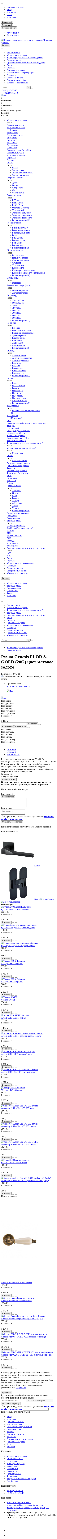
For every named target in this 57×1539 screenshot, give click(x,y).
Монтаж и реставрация (17, 82)
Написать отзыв (8, 779)
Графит (15, 388)
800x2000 (16, 315)
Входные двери (14, 60)
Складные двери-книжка (18, 430)
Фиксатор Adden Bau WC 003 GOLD (18, 1144)
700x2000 (16, 313)
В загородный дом (21, 233)
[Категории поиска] (2, 48)
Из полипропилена (16, 127)
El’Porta (15, 200)
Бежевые (16, 383)
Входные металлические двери (21, 1478)
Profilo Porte (17, 205)
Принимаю (6, 1393)
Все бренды (12, 1481)
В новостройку (19, 240)
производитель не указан (18, 686)
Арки (9, 65)
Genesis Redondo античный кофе (16, 1282)
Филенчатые (18, 193)
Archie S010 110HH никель (13, 1018)
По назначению (14, 223)
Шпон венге (18, 268)
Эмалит (10, 160)
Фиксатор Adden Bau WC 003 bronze (18, 1108)
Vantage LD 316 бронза (12, 981)
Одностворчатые (20, 290)
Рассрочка (11, 1436)
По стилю (11, 323)
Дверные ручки (14, 485)
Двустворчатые (14, 1473)
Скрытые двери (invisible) (19, 150)
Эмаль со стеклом (20, 175)
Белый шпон (18, 255)
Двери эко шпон (14, 195)
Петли (10, 455)
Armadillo (16, 490)
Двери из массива (15, 177)
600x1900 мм (18, 303)
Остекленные (13, 278)
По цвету (11, 378)
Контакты (11, 12)
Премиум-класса (20, 258)
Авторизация (13, 33)
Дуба (14, 182)
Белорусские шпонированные (26, 410)
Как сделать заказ (15, 1424)
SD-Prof (10, 530)
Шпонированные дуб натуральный (28, 273)
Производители (14, 588)
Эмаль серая (18, 170)
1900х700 (16, 305)
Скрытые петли (19, 460)
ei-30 (9, 553)
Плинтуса (11, 75)
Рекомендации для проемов (20, 1439)
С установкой (13, 428)
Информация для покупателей (15, 1412)
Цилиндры (12, 478)
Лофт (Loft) (17, 343)
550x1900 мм (18, 300)
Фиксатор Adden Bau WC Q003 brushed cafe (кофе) (25, 1180)
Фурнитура (12, 1476)
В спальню (17, 243)
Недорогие (12, 137)
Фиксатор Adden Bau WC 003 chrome (18, 1126)
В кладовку (17, 238)
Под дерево (17, 395)
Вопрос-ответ (13, 754)
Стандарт (16, 263)
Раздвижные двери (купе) (19, 285)
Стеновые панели (15, 77)
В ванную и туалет (15, 1463)
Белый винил (18, 385)
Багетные (16, 363)
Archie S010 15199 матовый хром (16, 1054)
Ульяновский (18, 210)
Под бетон (17, 393)
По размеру (12, 295)
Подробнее (21, 1387)
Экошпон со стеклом (22, 215)
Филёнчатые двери (16, 435)
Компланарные (19, 370)
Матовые (16, 283)
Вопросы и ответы (15, 1434)
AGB (9, 475)
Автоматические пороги (18, 463)
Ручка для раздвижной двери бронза (18, 945)
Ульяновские (18, 265)
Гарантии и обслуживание (19, 1426)
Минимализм (18, 345)
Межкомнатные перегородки (20, 72)
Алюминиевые (19, 355)
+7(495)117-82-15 (9, 90)
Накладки (11, 480)
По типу (11, 350)
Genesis (15, 493)
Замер (9, 9)
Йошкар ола (12, 545)
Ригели (10, 483)
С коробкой (12, 147)
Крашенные (12, 132)
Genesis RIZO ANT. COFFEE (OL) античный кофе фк (26, 1355)
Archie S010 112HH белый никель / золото (21, 1036)
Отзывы (11, 752)
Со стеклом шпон (20, 260)
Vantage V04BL (8, 1000)
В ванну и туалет (20, 228)
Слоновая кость (19, 400)
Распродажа (12, 145)
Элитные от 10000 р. (16, 440)
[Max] (4, 95)
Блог (9, 1444)
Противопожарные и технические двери (26, 62)
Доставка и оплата (15, 7)
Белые (15, 167)
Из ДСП (10, 413)
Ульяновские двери (16, 155)
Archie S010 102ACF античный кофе (18, 1072)
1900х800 (16, 308)
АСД (9, 538)
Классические (18, 338)
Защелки (11, 468)
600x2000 (16, 310)
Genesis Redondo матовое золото (16, 1300)
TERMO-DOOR (14, 535)
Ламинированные (15, 135)
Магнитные (17, 453)
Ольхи (15, 185)
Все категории (13, 52)
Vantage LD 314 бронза (12, 963)
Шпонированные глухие (23, 270)
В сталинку (17, 245)
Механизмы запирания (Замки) (21, 448)
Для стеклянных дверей (18, 465)
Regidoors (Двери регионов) (20, 528)
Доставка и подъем (16, 70)
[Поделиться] (29, 727)
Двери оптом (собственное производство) (26, 423)
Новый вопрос (8, 797)
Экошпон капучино (21, 213)
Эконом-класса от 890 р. (18, 438)
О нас (9, 14)
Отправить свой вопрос (12, 822)
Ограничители (13, 518)
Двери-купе (12, 1471)
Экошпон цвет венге (22, 218)
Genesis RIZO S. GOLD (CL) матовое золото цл (23, 1337)
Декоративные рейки (17, 80)
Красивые (17, 340)
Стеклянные (12, 1468)
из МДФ (11, 425)
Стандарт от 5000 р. (16, 433)
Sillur (14, 495)
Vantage (15, 500)
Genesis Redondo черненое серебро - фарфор (22, 1318)
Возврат (10, 1431)
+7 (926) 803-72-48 (9, 93)
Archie (15, 505)
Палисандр (17, 390)
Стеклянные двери (15, 152)
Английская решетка (22, 358)
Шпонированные (15, 250)
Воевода (11, 540)
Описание (11, 749)
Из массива (12, 1461)
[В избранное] (13, 922)
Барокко (16, 328)
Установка (11, 17)
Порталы (11, 67)
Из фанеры (12, 130)
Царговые (11, 157)
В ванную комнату (21, 230)
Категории (6, 1451)
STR (9, 533)
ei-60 (9, 555)
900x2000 (16, 318)
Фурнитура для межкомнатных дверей (25, 57)
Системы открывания (17, 470)
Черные (15, 508)
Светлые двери (19, 398)
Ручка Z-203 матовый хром (14, 1162)
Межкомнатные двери (17, 55)
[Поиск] (32, 88)
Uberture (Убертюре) (21, 208)
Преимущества (14, 1429)
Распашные (12, 142)
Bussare (15, 498)
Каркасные (17, 368)
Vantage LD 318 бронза (12, 1090)
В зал (14, 235)
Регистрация (13, 35)
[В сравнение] (16, 922)
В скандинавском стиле (23, 333)
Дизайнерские (19, 335)
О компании (12, 590)
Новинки (11, 140)
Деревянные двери (15, 125)
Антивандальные (20, 360)
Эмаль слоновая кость (22, 172)
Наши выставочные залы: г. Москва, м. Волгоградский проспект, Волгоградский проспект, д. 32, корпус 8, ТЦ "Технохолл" (28, 1506)
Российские (12, 415)
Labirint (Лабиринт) (16, 525)
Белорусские (13, 405)
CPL (9, 420)
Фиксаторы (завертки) (17, 473)
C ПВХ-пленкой (14, 418)
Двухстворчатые (20, 293)
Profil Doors (17, 203)
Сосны (15, 190)
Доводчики (12, 515)
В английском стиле (21, 330)
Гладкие (16, 365)
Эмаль (10, 162)
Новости (11, 1446)
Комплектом (18, 373)
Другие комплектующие (18, 513)
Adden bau (17, 503)
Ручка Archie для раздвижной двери (18, 927)
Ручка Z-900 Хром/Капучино (14, 909)
